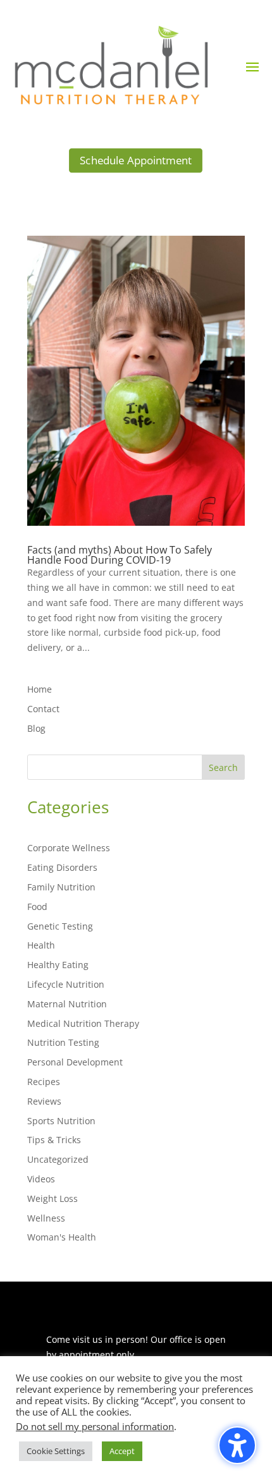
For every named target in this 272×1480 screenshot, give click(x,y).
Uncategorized (58, 1159)
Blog (36, 728)
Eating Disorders (62, 867)
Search (223, 767)
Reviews (44, 1101)
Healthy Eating (58, 965)
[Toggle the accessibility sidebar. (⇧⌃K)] (237, 1445)
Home (39, 689)
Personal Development (75, 1062)
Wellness (46, 1218)
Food (37, 907)
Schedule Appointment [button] (136, 161)
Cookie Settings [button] (56, 1451)
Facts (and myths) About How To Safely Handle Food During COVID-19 (119, 555)
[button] (252, 66)
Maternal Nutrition (67, 1004)
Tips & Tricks (54, 1140)
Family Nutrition (61, 887)
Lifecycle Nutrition (65, 984)
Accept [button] (122, 1451)
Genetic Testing (60, 926)
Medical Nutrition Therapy (83, 1023)
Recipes (43, 1082)
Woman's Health (61, 1237)
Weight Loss (52, 1198)
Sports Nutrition (61, 1121)
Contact (43, 709)
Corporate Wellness (68, 848)
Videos (41, 1179)
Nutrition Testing (63, 1042)
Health (41, 945)
